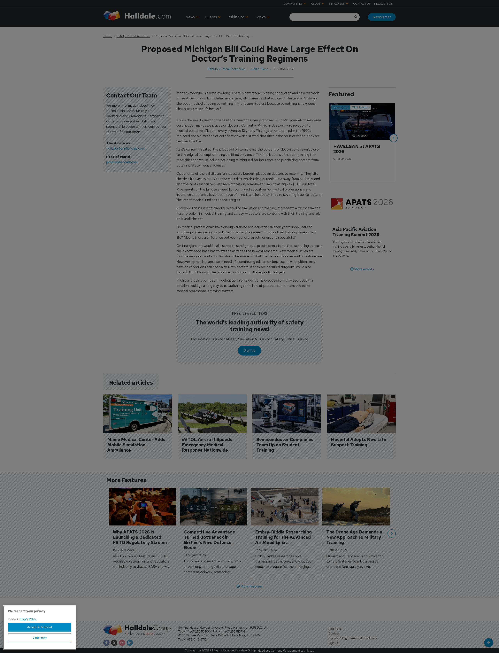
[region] (39, 627)
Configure (40, 637)
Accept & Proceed (39, 627)
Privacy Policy (28, 619)
